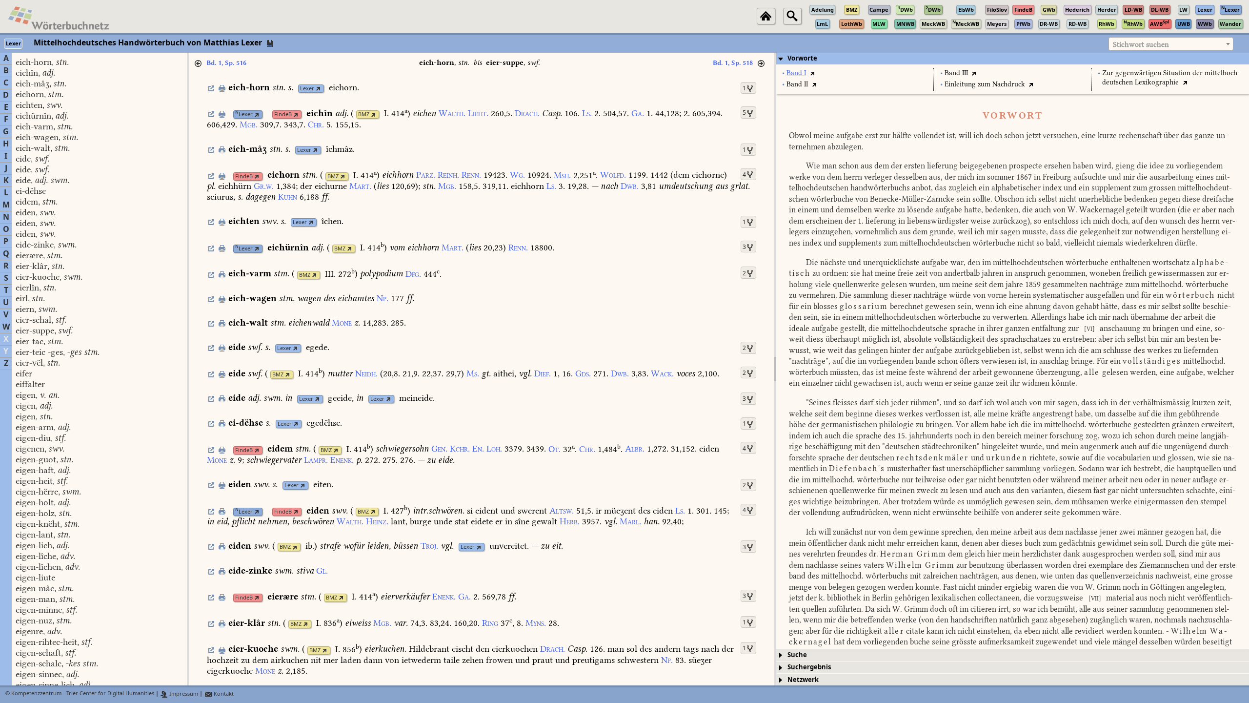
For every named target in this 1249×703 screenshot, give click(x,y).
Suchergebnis (809, 667)
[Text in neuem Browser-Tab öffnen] (812, 73)
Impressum (183, 694)
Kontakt (223, 694)
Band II (797, 84)
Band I (796, 73)
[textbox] (1171, 44)
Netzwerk (803, 679)
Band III (956, 73)
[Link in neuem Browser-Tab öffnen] (318, 88)
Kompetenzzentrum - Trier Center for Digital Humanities (82, 694)
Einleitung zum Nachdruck (985, 84)
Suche (797, 655)
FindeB (283, 114)
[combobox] (1170, 44)
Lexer (307, 88)
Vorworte (802, 58)
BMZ (363, 114)
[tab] (1012, 58)
